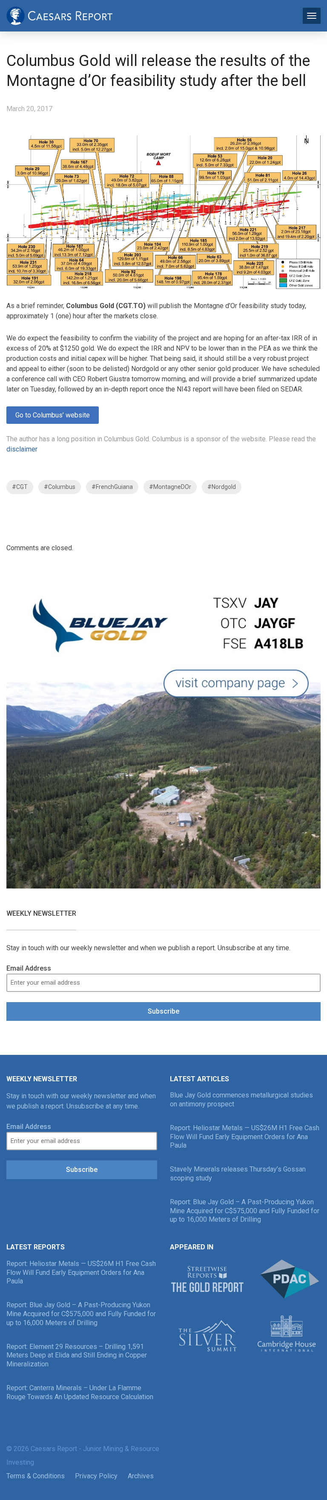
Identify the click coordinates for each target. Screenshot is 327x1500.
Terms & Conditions (35, 1476)
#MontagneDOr (170, 486)
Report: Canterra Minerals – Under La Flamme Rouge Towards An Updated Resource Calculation (79, 1392)
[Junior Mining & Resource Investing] (59, 15)
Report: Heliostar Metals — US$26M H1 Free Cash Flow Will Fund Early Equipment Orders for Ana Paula (244, 1137)
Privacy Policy (96, 1476)
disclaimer (21, 449)
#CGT (20, 486)
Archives (141, 1476)
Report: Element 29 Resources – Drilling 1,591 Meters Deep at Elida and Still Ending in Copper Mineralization (76, 1356)
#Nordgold (221, 486)
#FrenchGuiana (112, 486)
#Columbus (59, 486)
